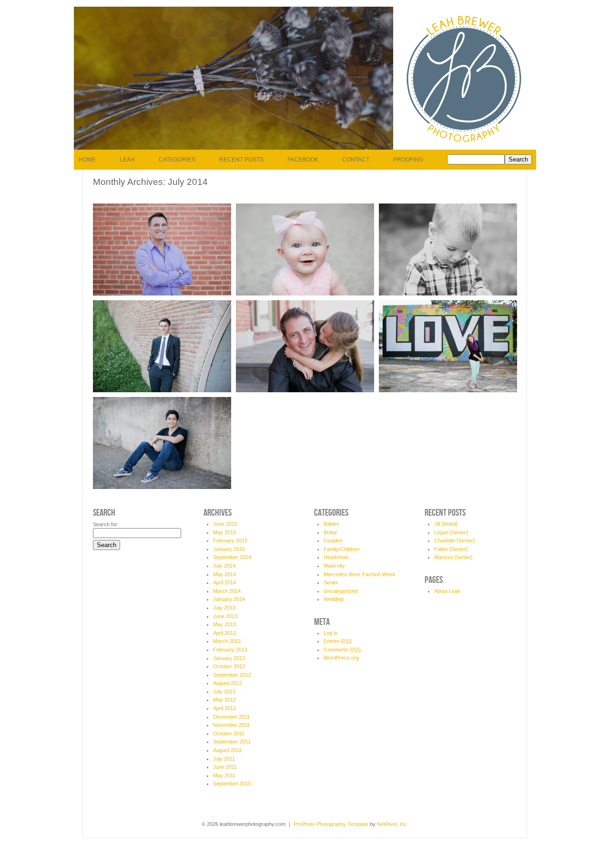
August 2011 (227, 750)
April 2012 (224, 708)
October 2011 (228, 733)
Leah (127, 160)
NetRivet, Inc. (392, 824)
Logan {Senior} (451, 532)
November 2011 (231, 725)
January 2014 (229, 599)
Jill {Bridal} (446, 524)
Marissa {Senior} (453, 557)
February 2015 (230, 540)
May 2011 (224, 775)
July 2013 (224, 608)
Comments (342, 649)
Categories (177, 160)
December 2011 (231, 717)
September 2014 (232, 557)
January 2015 (229, 549)
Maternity (334, 566)
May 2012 (224, 699)
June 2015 (225, 524)
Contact (355, 160)
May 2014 (224, 574)
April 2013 (224, 633)
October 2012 (229, 666)
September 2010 (232, 783)
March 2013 (227, 641)
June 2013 (225, 616)
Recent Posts (241, 160)
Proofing (408, 160)
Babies (331, 524)
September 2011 (232, 741)
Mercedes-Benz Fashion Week (360, 574)
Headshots (336, 557)
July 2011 (224, 759)
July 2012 (224, 691)
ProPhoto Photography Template (331, 824)
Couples (333, 540)
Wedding (334, 599)
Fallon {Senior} (451, 549)
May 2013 (224, 624)
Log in (330, 633)
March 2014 (227, 591)
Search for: (106, 524)
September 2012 (232, 675)
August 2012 (227, 683)
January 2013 (229, 658)
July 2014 (224, 566)
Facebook (302, 160)
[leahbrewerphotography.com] (464, 147)
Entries (338, 641)
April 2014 (224, 582)
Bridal (330, 532)
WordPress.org (341, 658)
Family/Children (341, 549)
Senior (331, 582)
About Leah (447, 591)
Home (87, 160)
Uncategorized (340, 591)
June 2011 (225, 767)
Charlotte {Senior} (454, 540)
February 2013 (230, 649)
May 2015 (224, 532)
